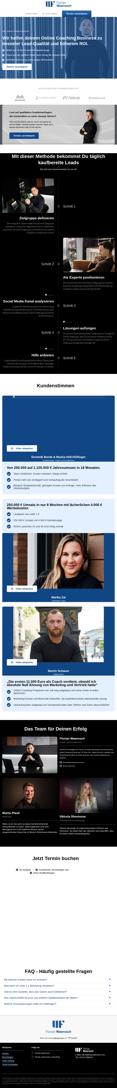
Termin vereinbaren (10, 1064)
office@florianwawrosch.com (93, 1055)
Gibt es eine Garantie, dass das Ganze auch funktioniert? (35, 991)
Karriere (5, 1053)
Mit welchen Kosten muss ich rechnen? (25, 979)
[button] (58, 980)
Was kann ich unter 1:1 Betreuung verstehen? (29, 985)
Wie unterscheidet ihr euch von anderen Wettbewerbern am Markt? (41, 997)
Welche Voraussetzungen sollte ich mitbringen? (30, 1003)
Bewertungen (7, 1057)
